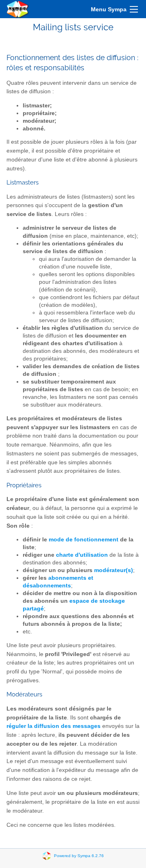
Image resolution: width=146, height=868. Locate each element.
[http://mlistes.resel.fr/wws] (17, 9)
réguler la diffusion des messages (53, 726)
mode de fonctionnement (83, 540)
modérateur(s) (113, 570)
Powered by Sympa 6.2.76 (79, 855)
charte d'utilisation (82, 555)
